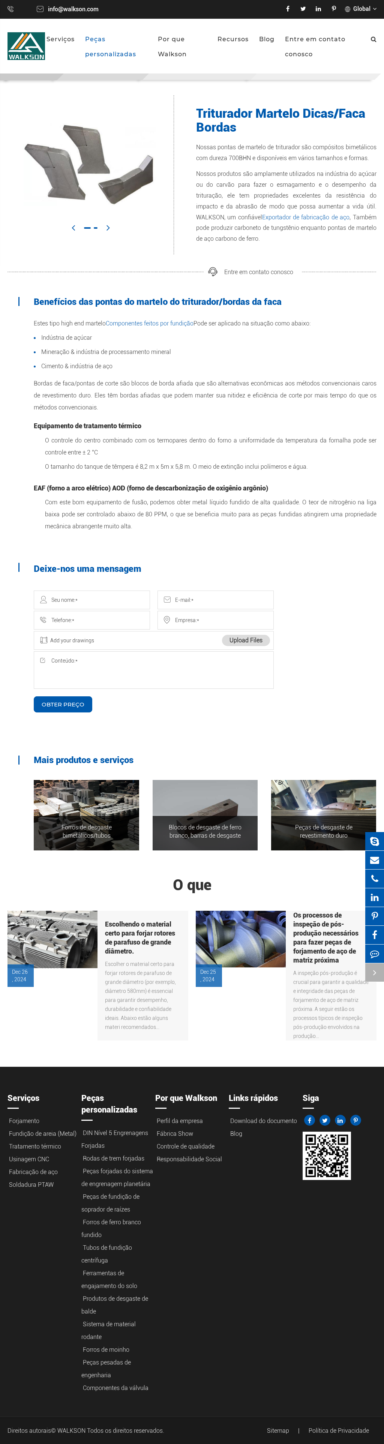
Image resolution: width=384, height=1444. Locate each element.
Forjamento (24, 1121)
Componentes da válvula (115, 1388)
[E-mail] (374, 860)
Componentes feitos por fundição (150, 323)
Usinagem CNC (29, 1159)
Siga (311, 1098)
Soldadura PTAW (31, 1184)
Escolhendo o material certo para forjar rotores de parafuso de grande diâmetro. (140, 937)
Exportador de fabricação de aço (306, 217)
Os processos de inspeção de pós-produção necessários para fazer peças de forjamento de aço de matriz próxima (325, 937)
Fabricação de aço (33, 1172)
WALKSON (72, 1430)
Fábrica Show (175, 1133)
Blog (266, 39)
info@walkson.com (73, 9)
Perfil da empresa (180, 1121)
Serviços (60, 39)
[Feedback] (374, 954)
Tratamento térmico (35, 1146)
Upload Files (246, 640)
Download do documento (263, 1121)
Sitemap (278, 1430)
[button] (73, 228)
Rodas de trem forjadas (113, 1158)
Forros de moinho (106, 1349)
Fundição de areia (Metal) (42, 1133)
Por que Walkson (172, 47)
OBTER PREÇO (63, 704)
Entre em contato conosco (315, 47)
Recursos (233, 39)
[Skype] (374, 841)
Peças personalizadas (110, 47)
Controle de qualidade (185, 1146)
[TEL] (374, 879)
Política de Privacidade (339, 1430)
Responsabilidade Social (189, 1159)
